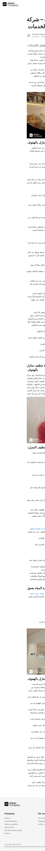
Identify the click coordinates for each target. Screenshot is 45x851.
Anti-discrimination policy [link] (13, 830)
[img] (10, 4)
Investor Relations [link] (10, 821)
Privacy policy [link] (9, 827)
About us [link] (7, 818)
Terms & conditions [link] (11, 824)
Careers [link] (7, 833)
